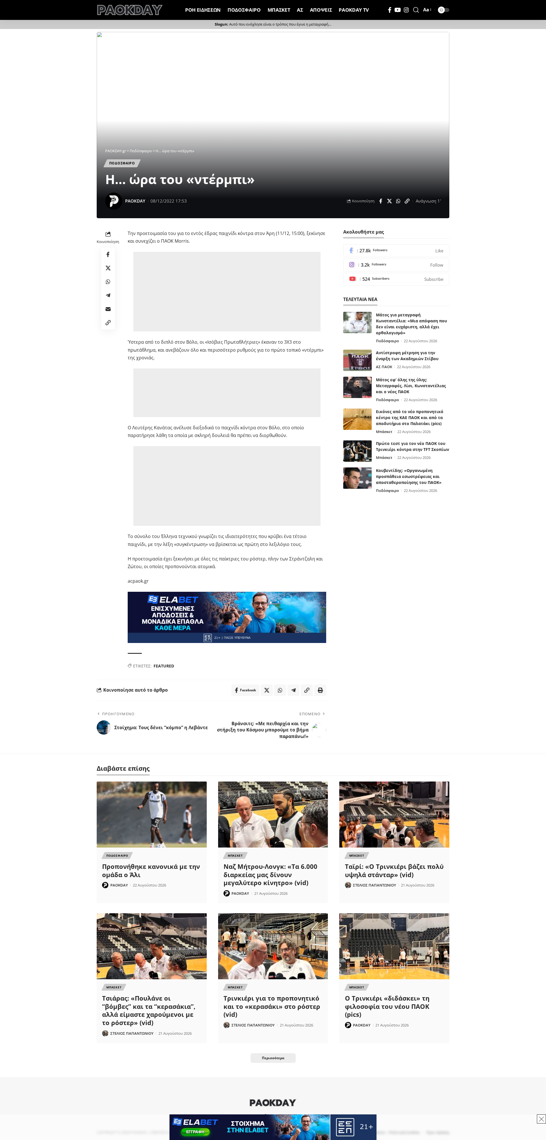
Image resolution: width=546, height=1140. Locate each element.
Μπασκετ (235, 855)
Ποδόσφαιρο (387, 340)
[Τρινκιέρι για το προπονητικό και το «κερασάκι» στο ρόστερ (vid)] (273, 946)
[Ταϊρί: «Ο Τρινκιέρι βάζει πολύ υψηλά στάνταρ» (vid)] (394, 815)
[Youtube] (396, 279)
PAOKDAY (135, 201)
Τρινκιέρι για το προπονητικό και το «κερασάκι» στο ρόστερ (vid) (272, 1006)
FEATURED (164, 666)
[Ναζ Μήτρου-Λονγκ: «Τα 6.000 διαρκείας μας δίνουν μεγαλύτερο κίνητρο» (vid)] (273, 815)
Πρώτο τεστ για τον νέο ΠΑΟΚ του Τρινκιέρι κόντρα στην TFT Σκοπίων (412, 446)
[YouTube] (397, 10)
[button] (416, 10)
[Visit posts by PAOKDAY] (113, 201)
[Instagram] (406, 10)
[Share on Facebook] (380, 201)
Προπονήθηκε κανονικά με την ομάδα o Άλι (151, 870)
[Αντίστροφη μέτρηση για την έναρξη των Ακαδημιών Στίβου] (357, 360)
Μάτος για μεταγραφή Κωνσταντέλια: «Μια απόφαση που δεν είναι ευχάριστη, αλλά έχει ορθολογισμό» (411, 323)
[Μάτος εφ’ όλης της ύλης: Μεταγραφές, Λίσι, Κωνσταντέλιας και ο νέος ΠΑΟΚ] (357, 387)
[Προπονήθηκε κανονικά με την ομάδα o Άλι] (152, 815)
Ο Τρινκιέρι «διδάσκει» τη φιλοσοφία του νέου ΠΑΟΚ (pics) (387, 1006)
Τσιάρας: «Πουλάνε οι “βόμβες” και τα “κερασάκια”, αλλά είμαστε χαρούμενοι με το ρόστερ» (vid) (148, 1010)
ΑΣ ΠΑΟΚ (384, 366)
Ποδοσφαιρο (122, 163)
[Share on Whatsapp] (398, 201)
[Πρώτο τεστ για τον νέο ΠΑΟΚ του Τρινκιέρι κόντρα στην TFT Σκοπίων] (357, 451)
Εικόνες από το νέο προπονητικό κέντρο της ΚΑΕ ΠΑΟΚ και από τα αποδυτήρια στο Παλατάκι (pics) (409, 417)
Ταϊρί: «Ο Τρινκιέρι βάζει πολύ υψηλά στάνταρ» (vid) (394, 870)
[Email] (108, 309)
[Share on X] (389, 201)
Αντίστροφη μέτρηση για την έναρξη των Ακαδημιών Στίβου (407, 355)
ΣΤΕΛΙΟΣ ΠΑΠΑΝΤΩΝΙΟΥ (374, 885)
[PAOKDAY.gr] (130, 10)
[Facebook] (389, 10)
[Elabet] (227, 617)
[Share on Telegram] (108, 295)
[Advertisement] (226, 291)
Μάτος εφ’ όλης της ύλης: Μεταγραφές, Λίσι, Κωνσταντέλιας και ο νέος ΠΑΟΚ (411, 385)
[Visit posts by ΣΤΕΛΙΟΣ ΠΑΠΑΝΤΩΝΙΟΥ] (348, 885)
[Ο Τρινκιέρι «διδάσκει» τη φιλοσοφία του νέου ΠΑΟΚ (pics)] (394, 946)
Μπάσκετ (384, 431)
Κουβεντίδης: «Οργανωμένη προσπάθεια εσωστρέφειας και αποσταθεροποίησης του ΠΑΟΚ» (409, 476)
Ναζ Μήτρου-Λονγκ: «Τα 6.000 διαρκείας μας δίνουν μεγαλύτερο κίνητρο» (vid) (270, 874)
